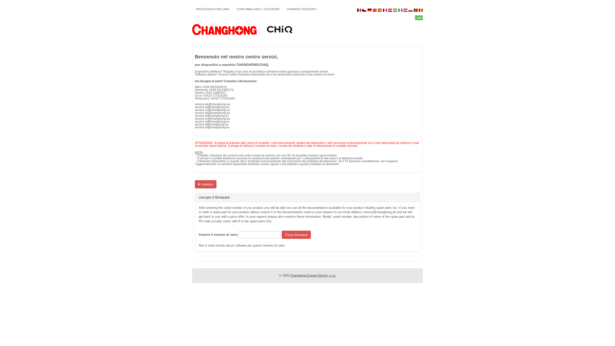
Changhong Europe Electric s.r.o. (313, 275)
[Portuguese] (415, 10)
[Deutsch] (369, 10)
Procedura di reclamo (212, 9)
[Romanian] (421, 10)
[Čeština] (364, 10)
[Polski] (410, 10)
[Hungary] (395, 10)
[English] (375, 10)
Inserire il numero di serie (218, 234)
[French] (385, 10)
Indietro (207, 184)
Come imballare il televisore (258, 9)
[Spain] (380, 10)
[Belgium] (359, 10)
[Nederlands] (405, 10)
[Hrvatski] (390, 10)
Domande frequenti (301, 9)
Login (419, 17)
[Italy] (400, 10)
